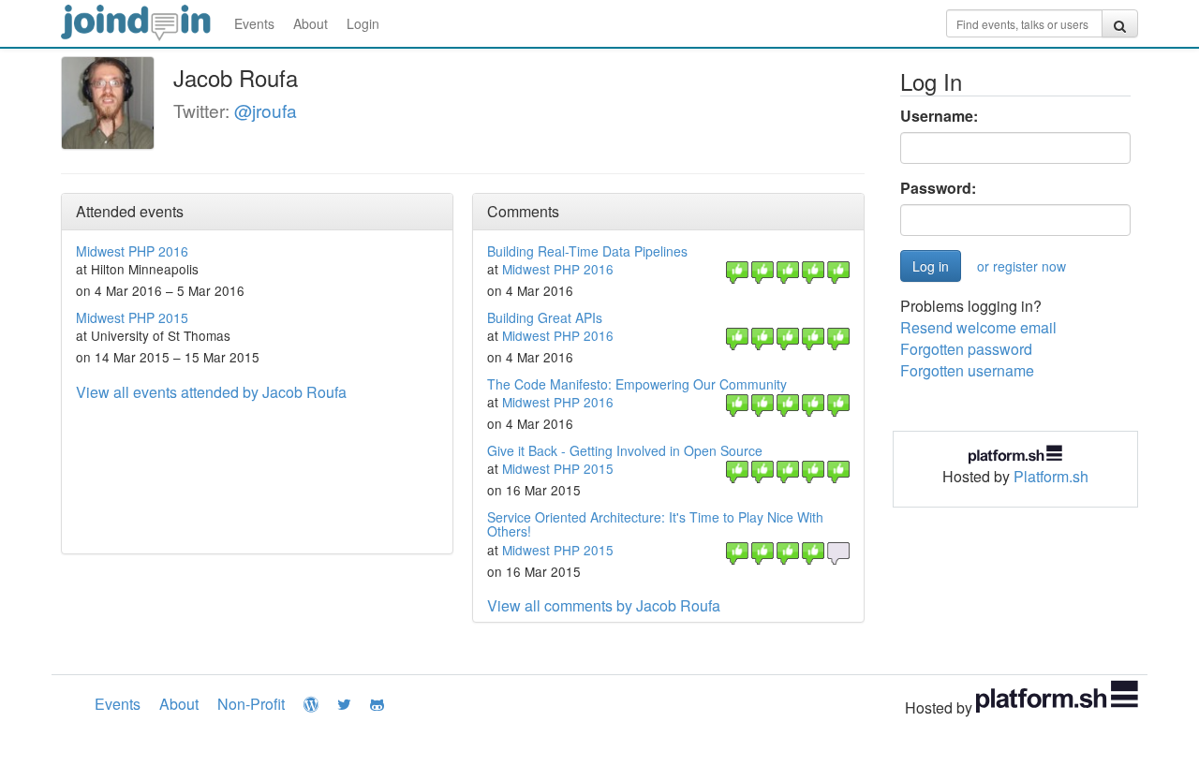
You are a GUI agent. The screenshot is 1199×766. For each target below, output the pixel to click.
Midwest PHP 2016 (132, 251)
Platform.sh (1051, 476)
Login (363, 23)
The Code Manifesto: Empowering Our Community (637, 384)
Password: (938, 188)
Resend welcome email (978, 327)
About (310, 23)
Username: (939, 116)
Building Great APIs (544, 317)
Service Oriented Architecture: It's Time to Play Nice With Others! (655, 524)
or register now (1021, 266)
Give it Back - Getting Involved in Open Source (624, 450)
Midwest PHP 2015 (132, 317)
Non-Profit (251, 703)
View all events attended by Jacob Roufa (211, 392)
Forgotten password (966, 349)
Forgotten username (967, 370)
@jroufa (265, 110)
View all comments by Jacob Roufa (603, 605)
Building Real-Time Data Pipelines (587, 251)
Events (254, 23)
